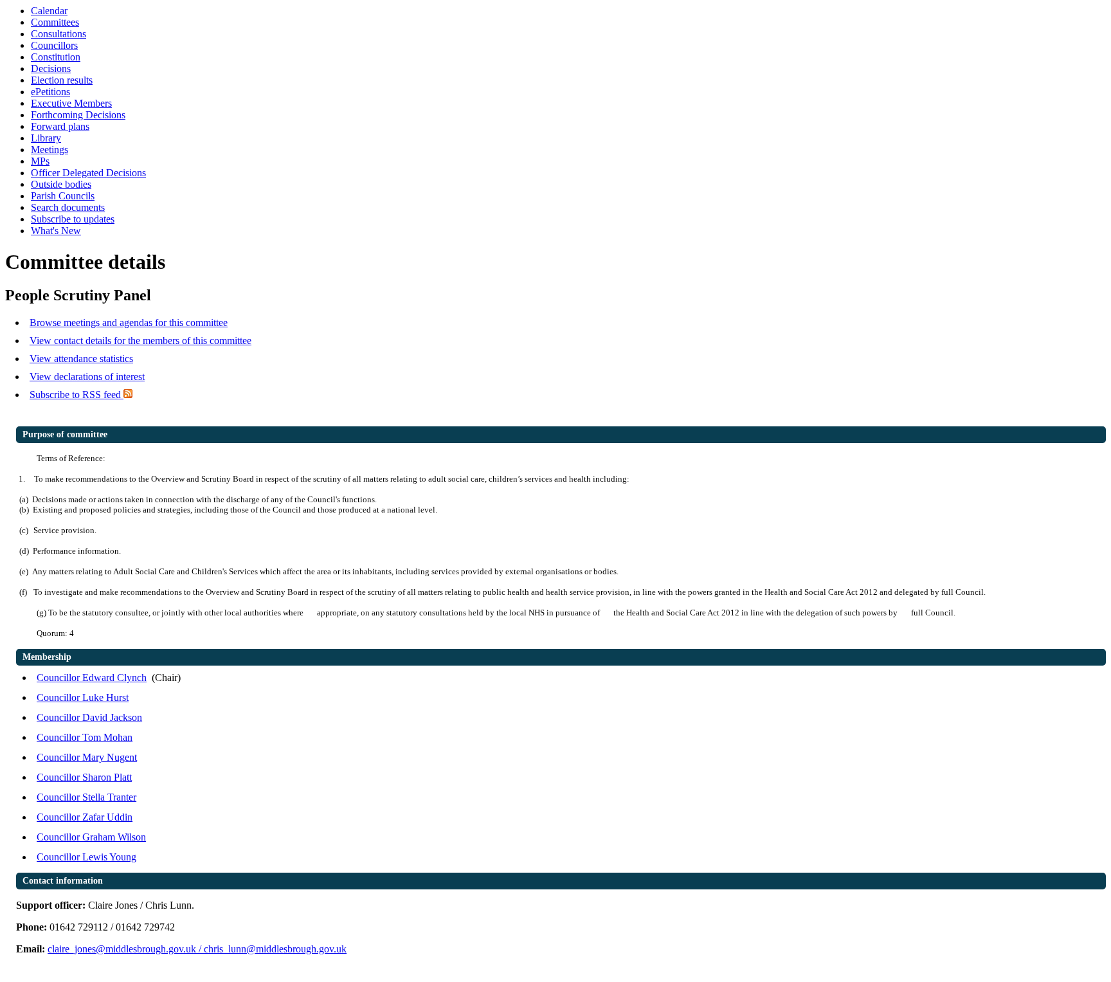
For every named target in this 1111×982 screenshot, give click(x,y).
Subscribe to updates (72, 219)
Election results (62, 80)
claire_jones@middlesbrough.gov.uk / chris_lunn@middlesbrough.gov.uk (197, 948)
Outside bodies (61, 184)
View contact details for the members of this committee (140, 340)
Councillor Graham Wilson (91, 837)
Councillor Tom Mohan (84, 737)
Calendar (49, 10)
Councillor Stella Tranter (86, 797)
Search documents (68, 207)
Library (46, 137)
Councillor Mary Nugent (87, 757)
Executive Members (71, 103)
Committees (55, 22)
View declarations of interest (87, 376)
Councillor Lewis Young (86, 856)
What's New (56, 230)
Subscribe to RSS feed (76, 394)
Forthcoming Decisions (78, 114)
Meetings (49, 149)
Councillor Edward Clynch (92, 677)
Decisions (51, 68)
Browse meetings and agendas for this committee (129, 322)
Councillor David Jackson (89, 717)
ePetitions (50, 91)
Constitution (55, 56)
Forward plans (60, 126)
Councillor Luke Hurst (83, 697)
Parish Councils (63, 195)
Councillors (54, 45)
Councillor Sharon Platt (84, 777)
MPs (40, 161)
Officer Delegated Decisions (88, 172)
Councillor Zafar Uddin (84, 817)
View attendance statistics (81, 358)
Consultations (58, 33)
